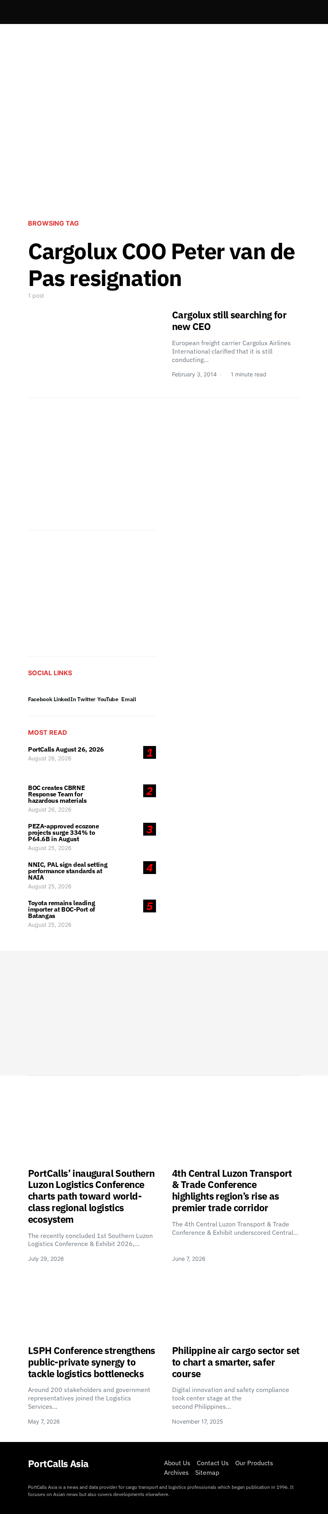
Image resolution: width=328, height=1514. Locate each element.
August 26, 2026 (50, 758)
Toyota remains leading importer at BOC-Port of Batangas (61, 909)
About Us (177, 1463)
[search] (290, 12)
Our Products (254, 1463)
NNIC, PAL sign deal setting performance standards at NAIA (67, 870)
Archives (176, 1472)
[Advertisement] (164, 146)
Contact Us (213, 1463)
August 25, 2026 (50, 847)
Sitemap (207, 1472)
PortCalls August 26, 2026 (66, 749)
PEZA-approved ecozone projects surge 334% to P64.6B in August (63, 832)
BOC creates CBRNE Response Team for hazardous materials (57, 794)
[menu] (31, 12)
